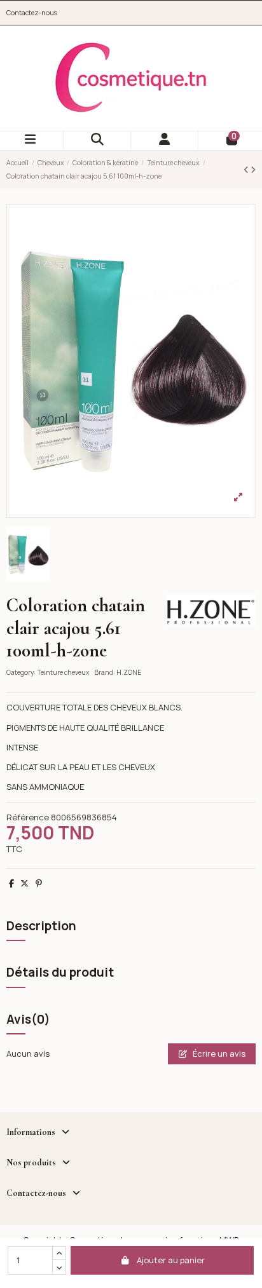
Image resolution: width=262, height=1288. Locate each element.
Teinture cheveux (63, 672)
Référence (27, 817)
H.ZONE (128, 672)
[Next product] (253, 169)
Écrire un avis (218, 1053)
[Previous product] (247, 169)
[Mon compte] (164, 141)
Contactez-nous (31, 12)
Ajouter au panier (171, 1260)
